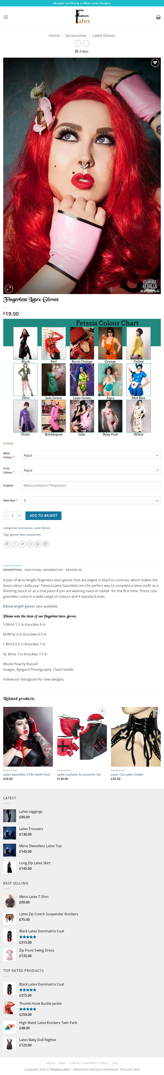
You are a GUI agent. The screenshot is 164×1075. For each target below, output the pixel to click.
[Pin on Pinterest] (37, 544)
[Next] (160, 747)
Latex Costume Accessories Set (79, 774)
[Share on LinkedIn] (45, 544)
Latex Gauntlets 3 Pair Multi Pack (26, 774)
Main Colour (7, 455)
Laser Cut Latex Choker (127, 774)
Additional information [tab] (44, 570)
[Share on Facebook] (14, 544)
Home (54, 35)
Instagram (29, 679)
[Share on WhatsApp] (7, 544)
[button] (5, 17)
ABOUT (51, 1063)
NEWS (62, 1063)
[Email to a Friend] (30, 544)
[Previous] (3, 747)
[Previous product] (86, 43)
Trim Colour (7, 470)
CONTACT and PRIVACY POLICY (89, 1063)
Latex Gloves (104, 35)
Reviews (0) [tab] (74, 570)
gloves (14, 534)
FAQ (115, 1063)
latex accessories (30, 534)
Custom (8, 485)
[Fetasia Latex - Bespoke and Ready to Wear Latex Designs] (82, 17)
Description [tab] (12, 570)
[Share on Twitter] (22, 544)
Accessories (76, 35)
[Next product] (78, 43)
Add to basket (43, 515)
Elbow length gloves (19, 606)
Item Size (9, 500)
